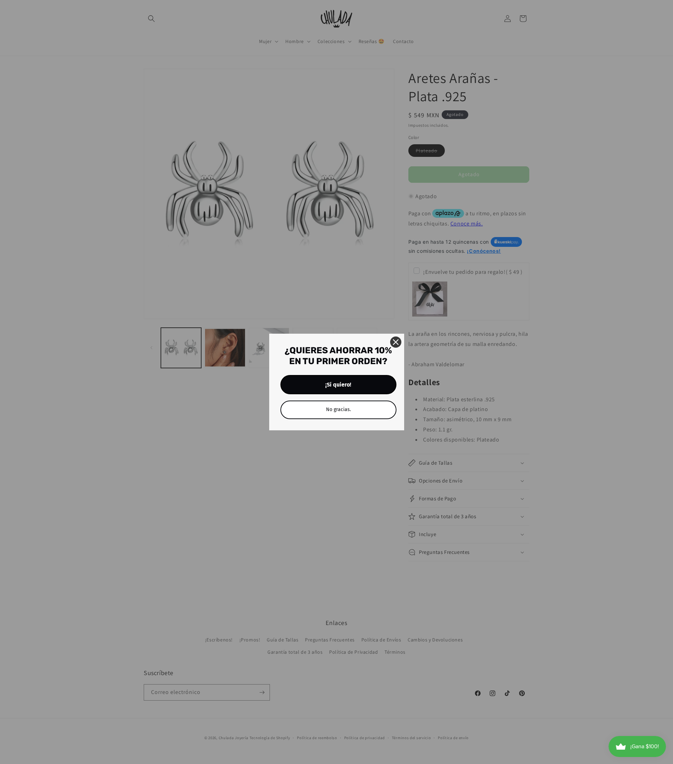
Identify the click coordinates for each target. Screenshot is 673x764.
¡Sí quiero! (338, 384)
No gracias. (338, 409)
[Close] (395, 342)
